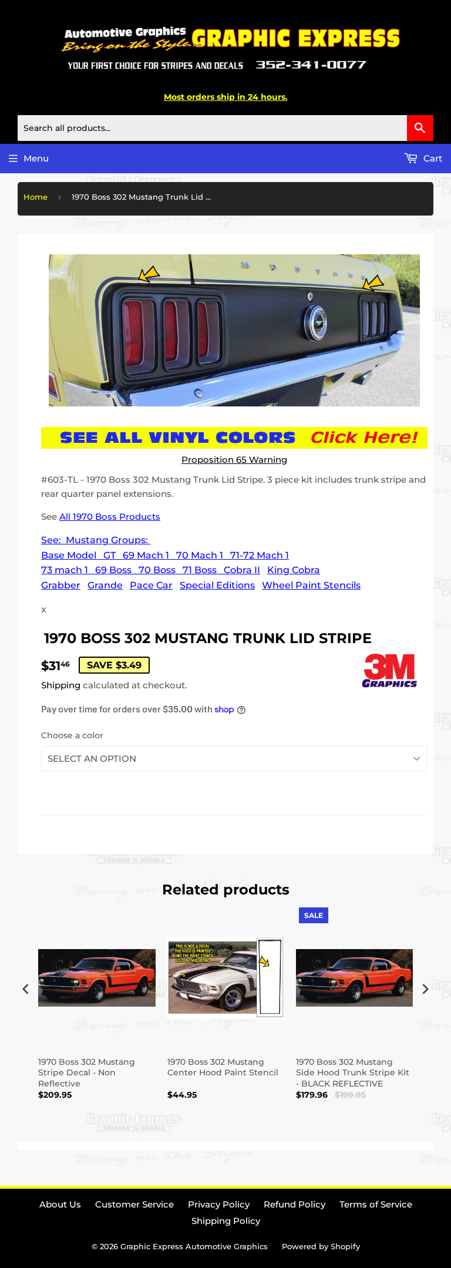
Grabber (60, 585)
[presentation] (26, 989)
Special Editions (217, 585)
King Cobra (293, 570)
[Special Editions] (99, 555)
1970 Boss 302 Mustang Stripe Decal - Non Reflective (86, 1072)
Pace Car (151, 585)
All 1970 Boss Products (109, 516)
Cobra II (242, 570)
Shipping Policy (225, 1220)
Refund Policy (294, 1204)
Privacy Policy (219, 1204)
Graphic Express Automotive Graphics (194, 1246)
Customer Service (134, 1204)
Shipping (60, 685)
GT (109, 555)
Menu (36, 158)
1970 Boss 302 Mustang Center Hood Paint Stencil (222, 1067)
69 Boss (113, 570)
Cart (431, 158)
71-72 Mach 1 (259, 555)
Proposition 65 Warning (234, 459)
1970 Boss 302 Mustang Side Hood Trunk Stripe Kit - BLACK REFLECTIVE (352, 1072)
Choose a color (72, 735)
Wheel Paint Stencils (311, 585)
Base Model (68, 555)
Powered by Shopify (321, 1246)
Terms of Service (375, 1204)
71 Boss (200, 570)
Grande (105, 585)
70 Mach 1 (199, 555)
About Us (60, 1204)
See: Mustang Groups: (95, 540)
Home (35, 196)
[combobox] (225, 128)
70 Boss (157, 570)
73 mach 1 (64, 570)
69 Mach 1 (146, 555)
